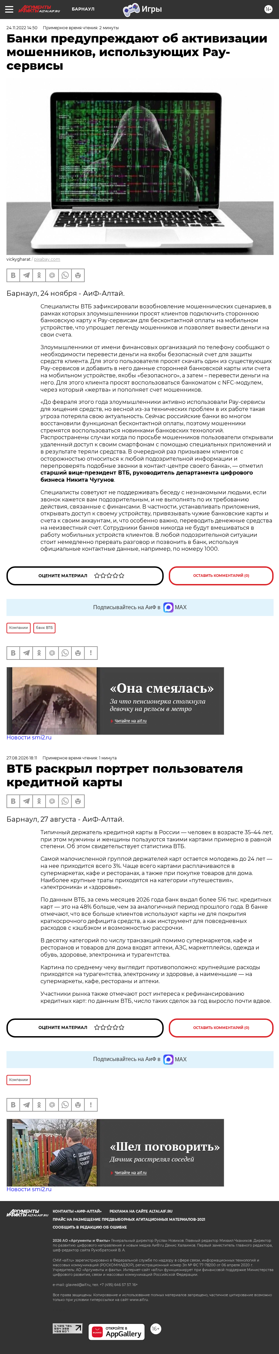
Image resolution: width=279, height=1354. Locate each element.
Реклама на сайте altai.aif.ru (141, 1211)
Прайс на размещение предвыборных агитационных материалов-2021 (129, 1219)
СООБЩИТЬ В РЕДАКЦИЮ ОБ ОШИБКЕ (90, 1227)
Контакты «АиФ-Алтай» (77, 1211)
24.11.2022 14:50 (21, 27)
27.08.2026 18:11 (21, 757)
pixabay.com (47, 259)
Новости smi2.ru (29, 737)
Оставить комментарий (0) (221, 575)
